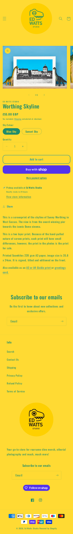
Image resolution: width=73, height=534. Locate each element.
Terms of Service (16, 391)
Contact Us (13, 359)
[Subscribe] (62, 321)
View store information (18, 196)
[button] (4, 19)
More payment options (36, 177)
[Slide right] (44, 95)
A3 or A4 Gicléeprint (38, 268)
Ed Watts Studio (31, 528)
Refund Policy (14, 383)
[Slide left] (29, 95)
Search (10, 351)
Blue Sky (11, 131)
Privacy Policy (14, 375)
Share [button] (10, 206)
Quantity (7, 139)
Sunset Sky (31, 131)
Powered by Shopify (48, 528)
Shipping (17, 118)
